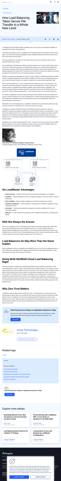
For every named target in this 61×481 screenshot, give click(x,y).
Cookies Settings (40, 477)
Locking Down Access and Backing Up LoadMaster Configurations (42, 433)
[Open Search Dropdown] (54, 2)
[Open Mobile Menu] (58, 2)
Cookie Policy (36, 471)
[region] (30, 468)
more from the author (26, 339)
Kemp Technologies (27, 330)
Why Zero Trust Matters (9, 379)
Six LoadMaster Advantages (11, 369)
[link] (45, 39)
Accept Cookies (19, 477)
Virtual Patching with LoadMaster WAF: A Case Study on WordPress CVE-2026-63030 (44, 417)
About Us (4, 460)
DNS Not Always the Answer (11, 371)
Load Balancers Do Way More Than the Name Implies (17, 374)
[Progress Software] (7, 453)
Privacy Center (5, 472)
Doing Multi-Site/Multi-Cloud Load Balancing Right (16, 377)
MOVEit (4, 355)
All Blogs (5, 8)
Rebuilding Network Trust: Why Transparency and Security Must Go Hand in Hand (15, 417)
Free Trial (15, 319)
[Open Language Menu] (50, 2)
